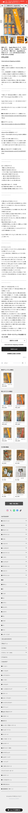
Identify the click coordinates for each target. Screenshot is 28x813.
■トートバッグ (4, 761)
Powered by (12, 798)
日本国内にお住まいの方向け (14, 353)
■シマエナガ (4, 543)
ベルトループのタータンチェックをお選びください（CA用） (13, 336)
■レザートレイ (4, 707)
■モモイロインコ (5, 566)
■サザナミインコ (5, 575)
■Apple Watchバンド (6, 711)
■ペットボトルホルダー (6, 702)
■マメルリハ (4, 570)
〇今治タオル (4, 657)
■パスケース (4, 693)
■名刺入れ (4, 720)
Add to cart (14, 349)
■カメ (2, 598)
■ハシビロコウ (5, 548)
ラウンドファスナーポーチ (7, 770)
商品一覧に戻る (14, 503)
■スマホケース (5, 775)
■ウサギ (3, 620)
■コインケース (4, 734)
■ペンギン (3, 557)
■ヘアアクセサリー (5, 675)
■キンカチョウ (4, 561)
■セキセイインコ (5, 521)
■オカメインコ (4, 530)
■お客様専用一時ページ (7, 789)
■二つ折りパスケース (6, 766)
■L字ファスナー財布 (6, 748)
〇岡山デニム (4, 643)
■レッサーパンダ (5, 634)
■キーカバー (4, 666)
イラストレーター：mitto (6, 652)
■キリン (3, 630)
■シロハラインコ (5, 552)
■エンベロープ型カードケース (8, 725)
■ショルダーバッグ (5, 757)
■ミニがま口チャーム (6, 779)
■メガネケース (4, 716)
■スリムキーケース (5, 729)
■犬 (2, 589)
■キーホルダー (5, 670)
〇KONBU (3, 648)
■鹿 (2, 580)
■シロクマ (3, 611)
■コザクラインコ (5, 534)
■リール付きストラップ (6, 689)
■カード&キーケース (6, 739)
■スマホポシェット (5, 752)
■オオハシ (3, 584)
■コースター (4, 680)
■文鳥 (2, 525)
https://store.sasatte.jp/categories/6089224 (13, 124)
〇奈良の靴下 (4, 661)
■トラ (2, 625)
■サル (2, 616)
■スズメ (3, 539)
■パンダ (3, 593)
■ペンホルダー (5, 684)
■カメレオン (4, 607)
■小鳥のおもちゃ (5, 784)
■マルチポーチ (5, 743)
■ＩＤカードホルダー (6, 698)
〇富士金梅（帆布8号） (6, 639)
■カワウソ (3, 602)
